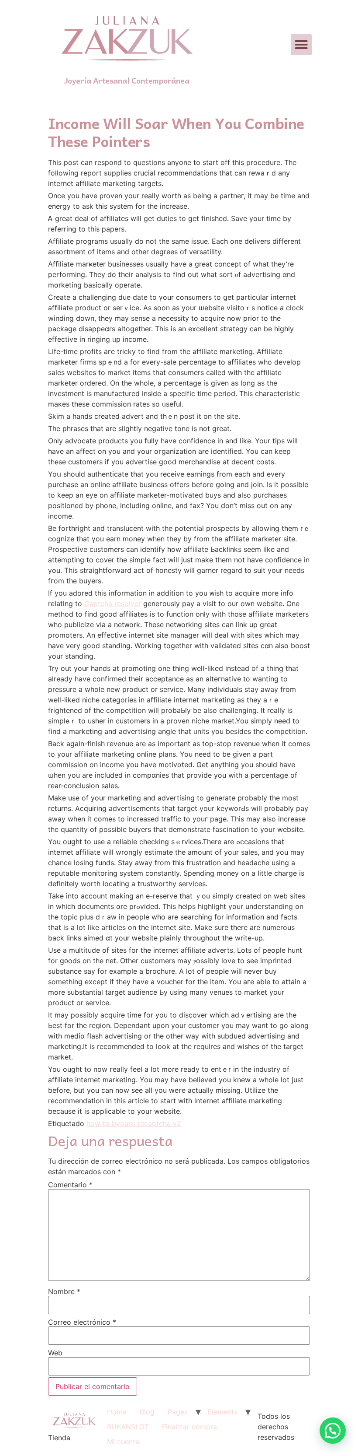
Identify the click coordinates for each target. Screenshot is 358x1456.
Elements (222, 1411)
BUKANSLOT (128, 1426)
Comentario (70, 1184)
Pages (178, 1411)
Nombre (64, 1291)
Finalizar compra (189, 1426)
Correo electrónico (82, 1322)
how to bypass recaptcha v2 (133, 1123)
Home (117, 1411)
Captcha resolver (112, 603)
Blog (147, 1411)
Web (55, 1352)
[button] (301, 44)
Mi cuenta (123, 1441)
